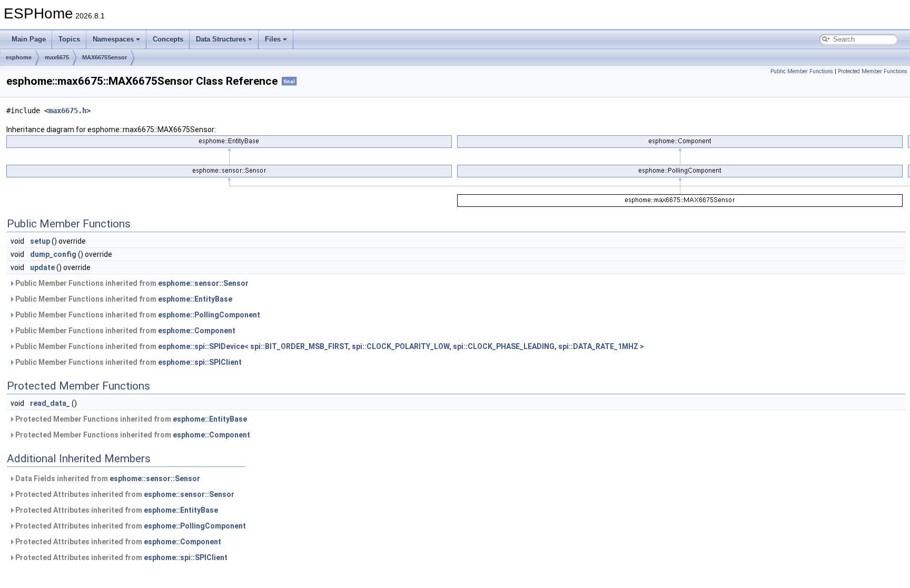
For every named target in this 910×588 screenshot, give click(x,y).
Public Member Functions (801, 71)
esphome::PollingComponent (209, 315)
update (42, 267)
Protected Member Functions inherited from (130, 419)
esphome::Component (196, 330)
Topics (69, 39)
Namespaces (113, 39)
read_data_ (50, 403)
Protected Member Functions (872, 71)
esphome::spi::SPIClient (200, 362)
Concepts (168, 39)
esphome (19, 57)
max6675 (57, 57)
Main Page (29, 39)
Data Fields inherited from (107, 478)
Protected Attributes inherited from (124, 494)
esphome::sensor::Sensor (203, 283)
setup (40, 241)
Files (273, 39)
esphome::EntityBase (195, 299)
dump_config (53, 254)
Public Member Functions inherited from (131, 283)
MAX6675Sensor (104, 57)
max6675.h (67, 110)
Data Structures (221, 39)
